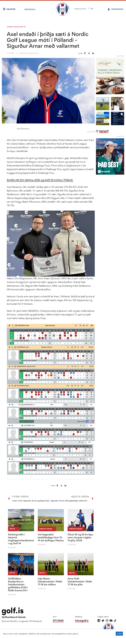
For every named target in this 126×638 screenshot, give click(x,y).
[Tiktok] (115, 620)
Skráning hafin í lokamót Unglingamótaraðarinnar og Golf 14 (21, 539)
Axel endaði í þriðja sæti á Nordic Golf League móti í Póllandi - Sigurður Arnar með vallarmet (47, 40)
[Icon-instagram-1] (107, 620)
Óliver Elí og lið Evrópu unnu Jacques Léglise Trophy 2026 (80, 537)
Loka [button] (119, 633)
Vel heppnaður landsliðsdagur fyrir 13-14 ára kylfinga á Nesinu (51, 537)
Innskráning (117, 9)
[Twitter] (103, 620)
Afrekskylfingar (13, 27)
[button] (102, 103)
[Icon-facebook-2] (98, 620)
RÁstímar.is (29, 9)
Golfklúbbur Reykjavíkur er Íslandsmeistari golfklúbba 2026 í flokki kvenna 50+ (18, 584)
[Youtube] (111, 620)
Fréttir (23, 27)
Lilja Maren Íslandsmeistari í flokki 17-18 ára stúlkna (50, 581)
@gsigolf (104, 130)
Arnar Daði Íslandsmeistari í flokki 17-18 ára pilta (80, 581)
